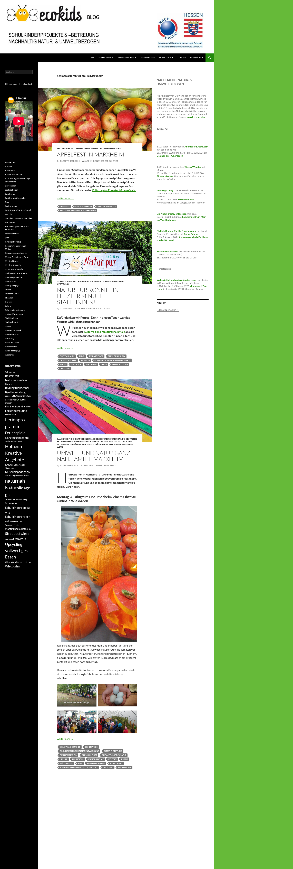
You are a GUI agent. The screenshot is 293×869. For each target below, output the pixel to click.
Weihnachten (11, 346)
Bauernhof (63, 439)
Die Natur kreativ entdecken (172, 213)
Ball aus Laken (11, 372)
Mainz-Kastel (10, 468)
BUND (81, 356)
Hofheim (85, 360)
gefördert (9, 214)
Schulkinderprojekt (18, 516)
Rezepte (8, 302)
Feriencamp (10, 414)
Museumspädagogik (14, 269)
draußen (8, 403)
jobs (7, 237)
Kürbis (124, 759)
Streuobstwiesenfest (167, 251)
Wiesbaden (12, 566)
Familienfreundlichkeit (18, 406)
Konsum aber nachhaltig (16, 253)
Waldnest (28, 562)
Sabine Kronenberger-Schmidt (101, 161)
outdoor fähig (21, 499)
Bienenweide (91, 747)
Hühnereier (78, 759)
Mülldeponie (66, 763)
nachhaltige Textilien (14, 277)
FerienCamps (105, 57)
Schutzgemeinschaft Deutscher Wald (79, 767)
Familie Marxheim (83, 206)
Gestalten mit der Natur (114, 755)
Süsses (8, 326)
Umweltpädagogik (98, 444)
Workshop (10, 354)
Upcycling (63, 284)
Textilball (9, 539)
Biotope (8, 396)
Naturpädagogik (76, 444)
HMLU (19, 441)
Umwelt (19, 538)
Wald (8, 562)
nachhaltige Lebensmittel (16, 273)
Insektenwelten (12, 233)
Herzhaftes (10, 222)
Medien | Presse (12, 261)
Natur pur (76, 364)
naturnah (91, 364)
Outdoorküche (11, 293)
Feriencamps (117, 439)
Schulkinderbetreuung (15, 310)
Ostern (8, 289)
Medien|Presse (148, 57)
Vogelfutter (124, 767)
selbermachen (14, 521)
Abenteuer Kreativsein (196, 146)
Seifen (104, 364)
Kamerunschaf (96, 759)
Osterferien (10, 499)
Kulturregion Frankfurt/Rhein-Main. (114, 190)
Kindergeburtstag (93, 441)
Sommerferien (12, 525)
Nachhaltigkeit (11, 475)
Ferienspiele (15, 432)
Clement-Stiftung (113, 751)
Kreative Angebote (106, 206)
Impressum (195, 57)
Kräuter (9, 464)
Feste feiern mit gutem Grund (73, 148)
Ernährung (10, 194)
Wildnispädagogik (13, 350)
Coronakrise (10, 399)
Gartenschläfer (68, 360)
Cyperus (21, 399)
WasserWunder (192, 166)
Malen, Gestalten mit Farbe (106, 148)
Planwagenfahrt (96, 763)
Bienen (8, 383)
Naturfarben (10, 281)
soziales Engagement (14, 314)
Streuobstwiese (120, 364)
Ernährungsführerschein (16, 198)
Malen (63, 364)
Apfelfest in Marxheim (90, 154)
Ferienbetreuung (16, 411)
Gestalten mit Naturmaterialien (75, 281)
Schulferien (11, 503)
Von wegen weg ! (165, 190)
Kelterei (112, 759)
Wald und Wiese (12, 342)
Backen (8, 166)
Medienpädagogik (13, 265)
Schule (8, 306)
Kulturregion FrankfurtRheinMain (78, 210)
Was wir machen (126, 57)
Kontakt (182, 57)
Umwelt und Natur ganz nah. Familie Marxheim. (93, 455)
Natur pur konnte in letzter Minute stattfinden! (88, 295)
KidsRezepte (165, 57)
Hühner (63, 759)
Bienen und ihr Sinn (81, 439)
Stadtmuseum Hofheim (18, 528)
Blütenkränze (67, 356)
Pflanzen (9, 297)
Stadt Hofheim (11, 318)
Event (7, 202)
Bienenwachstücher (70, 747)
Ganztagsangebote (17, 438)
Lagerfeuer (19, 464)
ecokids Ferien (101, 439)
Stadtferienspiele (12, 322)
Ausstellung (10, 162)
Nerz (80, 763)
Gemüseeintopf (89, 755)
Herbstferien (10, 441)
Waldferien (17, 562)
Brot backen (10, 185)
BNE (92, 57)
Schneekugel (116, 763)
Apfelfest (65, 206)
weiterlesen (65, 198)
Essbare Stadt (96, 356)
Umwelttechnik (12, 334)
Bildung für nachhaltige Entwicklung (79, 751)
